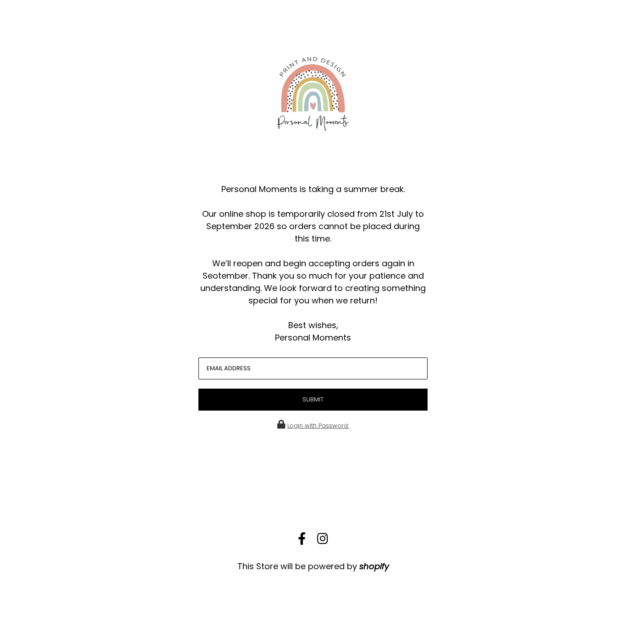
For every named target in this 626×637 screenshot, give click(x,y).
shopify (374, 566)
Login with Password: (318, 425)
